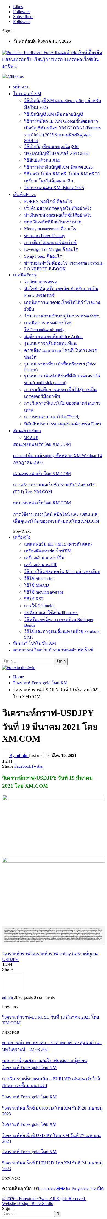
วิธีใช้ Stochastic (38, 578)
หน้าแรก (21, 86)
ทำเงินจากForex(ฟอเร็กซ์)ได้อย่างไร (58, 215)
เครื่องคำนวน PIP (40, 564)
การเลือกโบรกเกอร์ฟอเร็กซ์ (50, 242)
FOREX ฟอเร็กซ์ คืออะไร (48, 201)
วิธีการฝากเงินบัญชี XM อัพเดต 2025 (58, 167)
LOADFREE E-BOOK (45, 269)
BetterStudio (42, 1203)
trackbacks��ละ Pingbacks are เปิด (71, 1188)
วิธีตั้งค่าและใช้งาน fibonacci (51, 612)
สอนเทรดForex (27, 430)
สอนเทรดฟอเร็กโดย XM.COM (42, 444)
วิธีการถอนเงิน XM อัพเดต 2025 (54, 187)
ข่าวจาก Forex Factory (44, 235)
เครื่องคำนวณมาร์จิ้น (44, 557)
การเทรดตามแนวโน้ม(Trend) (51, 417)
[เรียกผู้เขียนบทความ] (13, 992)
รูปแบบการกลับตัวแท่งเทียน (50, 343)
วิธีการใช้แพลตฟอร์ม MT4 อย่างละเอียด (62, 571)
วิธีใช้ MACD (36, 585)
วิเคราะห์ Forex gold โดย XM (29, 1067)
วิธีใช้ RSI (33, 599)
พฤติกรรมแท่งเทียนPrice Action (53, 336)
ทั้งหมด (31, 437)
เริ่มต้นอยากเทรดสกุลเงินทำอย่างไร (58, 208)
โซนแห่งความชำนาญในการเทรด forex (61, 316)
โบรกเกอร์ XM (27, 93)
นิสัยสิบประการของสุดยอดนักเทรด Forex (62, 423)
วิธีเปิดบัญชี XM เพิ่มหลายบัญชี (53, 114)
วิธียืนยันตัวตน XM (42, 160)
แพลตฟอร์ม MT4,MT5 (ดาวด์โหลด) (58, 544)
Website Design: (17, 1203)
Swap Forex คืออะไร (43, 256)
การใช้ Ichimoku (40, 605)
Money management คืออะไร (50, 228)
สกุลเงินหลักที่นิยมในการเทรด (52, 222)
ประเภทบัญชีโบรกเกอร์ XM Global (57, 153)
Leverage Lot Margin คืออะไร (51, 249)
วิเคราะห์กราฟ (16, 953)
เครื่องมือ (22, 537)
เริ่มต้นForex (24, 194)
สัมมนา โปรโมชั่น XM (34, 643)
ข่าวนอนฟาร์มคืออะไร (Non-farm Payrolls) (63, 263)
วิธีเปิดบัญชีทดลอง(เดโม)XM (51, 146)
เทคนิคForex (25, 275)
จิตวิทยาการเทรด (40, 281)
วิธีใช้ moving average (43, 592)
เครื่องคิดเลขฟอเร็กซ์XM (47, 551)
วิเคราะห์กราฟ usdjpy (50, 953)
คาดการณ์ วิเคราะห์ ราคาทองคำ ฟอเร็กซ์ (53, 650)
